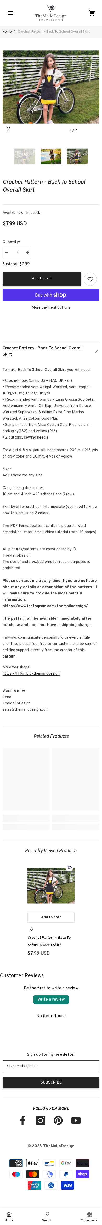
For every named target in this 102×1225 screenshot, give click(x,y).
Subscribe (51, 1082)
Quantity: (11, 242)
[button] (84, 130)
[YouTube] (76, 1120)
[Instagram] (40, 1120)
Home (7, 32)
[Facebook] (22, 1120)
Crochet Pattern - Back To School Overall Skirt (48, 941)
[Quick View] (69, 867)
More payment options (51, 307)
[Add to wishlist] (90, 279)
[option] (51, 87)
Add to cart (42, 278)
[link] (26, 818)
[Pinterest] (58, 1120)
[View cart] (91, 13)
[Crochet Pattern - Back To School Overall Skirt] (51, 885)
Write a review (51, 999)
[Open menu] (10, 13)
